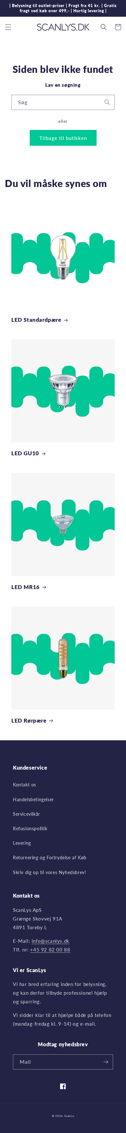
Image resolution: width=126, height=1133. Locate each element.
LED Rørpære (29, 720)
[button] (8, 27)
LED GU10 (25, 453)
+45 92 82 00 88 (50, 949)
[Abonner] (106, 1061)
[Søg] (107, 102)
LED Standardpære (36, 319)
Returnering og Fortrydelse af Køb (50, 857)
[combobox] (63, 102)
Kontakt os (24, 784)
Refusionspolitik (30, 828)
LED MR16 (25, 587)
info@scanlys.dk (50, 941)
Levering (22, 843)
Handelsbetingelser (33, 799)
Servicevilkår (26, 814)
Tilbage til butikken (63, 138)
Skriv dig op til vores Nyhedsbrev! (49, 872)
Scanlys (69, 1116)
